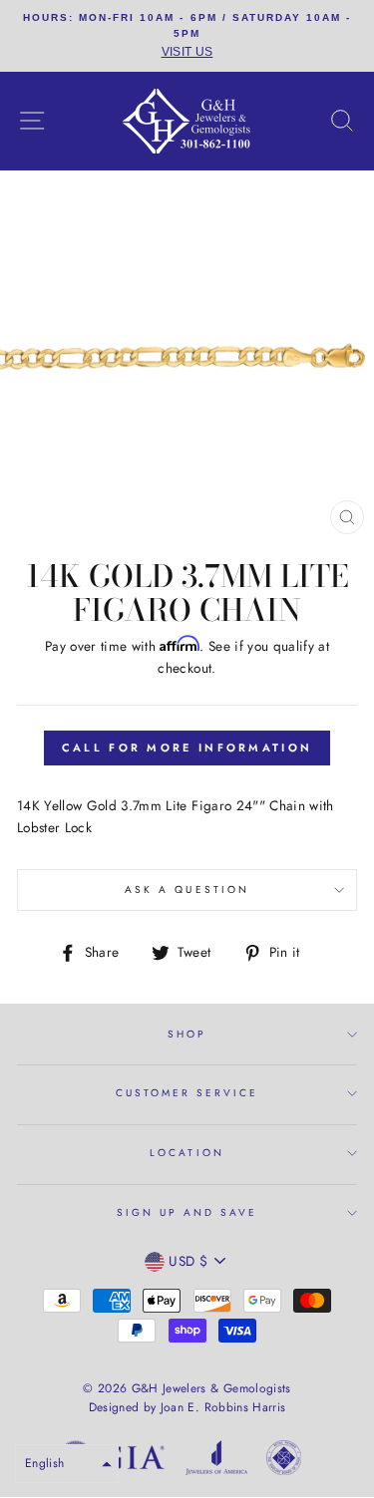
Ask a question (187, 889)
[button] (67, 1463)
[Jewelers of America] (216, 1461)
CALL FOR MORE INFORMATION (187, 747)
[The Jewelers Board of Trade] (283, 1461)
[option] (187, 36)
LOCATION (186, 1152)
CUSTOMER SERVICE (187, 1092)
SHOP (187, 1034)
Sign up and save (187, 1212)
